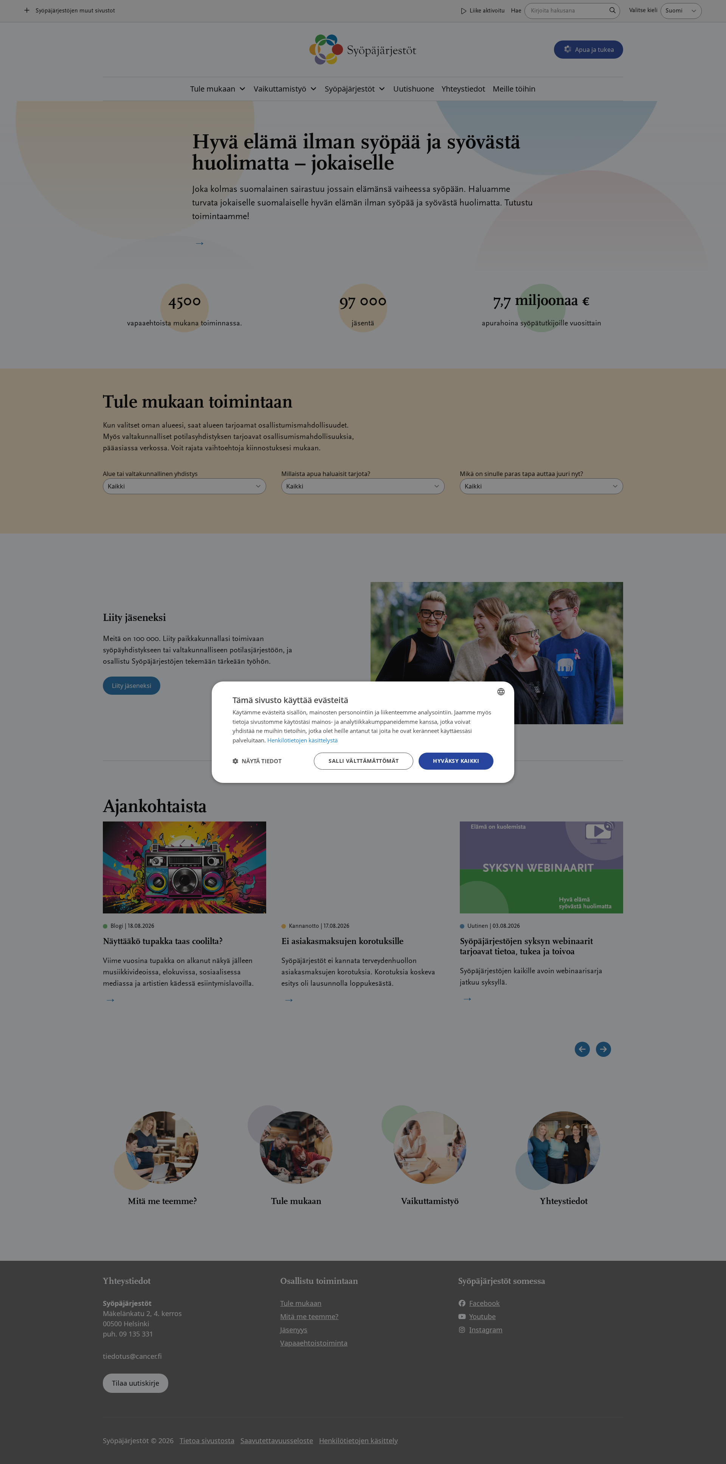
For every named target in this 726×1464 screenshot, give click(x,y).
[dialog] (363, 732)
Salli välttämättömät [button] (364, 760)
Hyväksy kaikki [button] (456, 760)
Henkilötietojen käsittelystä (302, 740)
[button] (257, 761)
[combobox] (501, 691)
